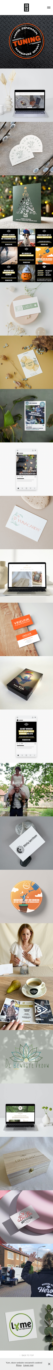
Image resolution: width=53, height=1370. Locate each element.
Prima (18, 1365)
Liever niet (28, 1365)
